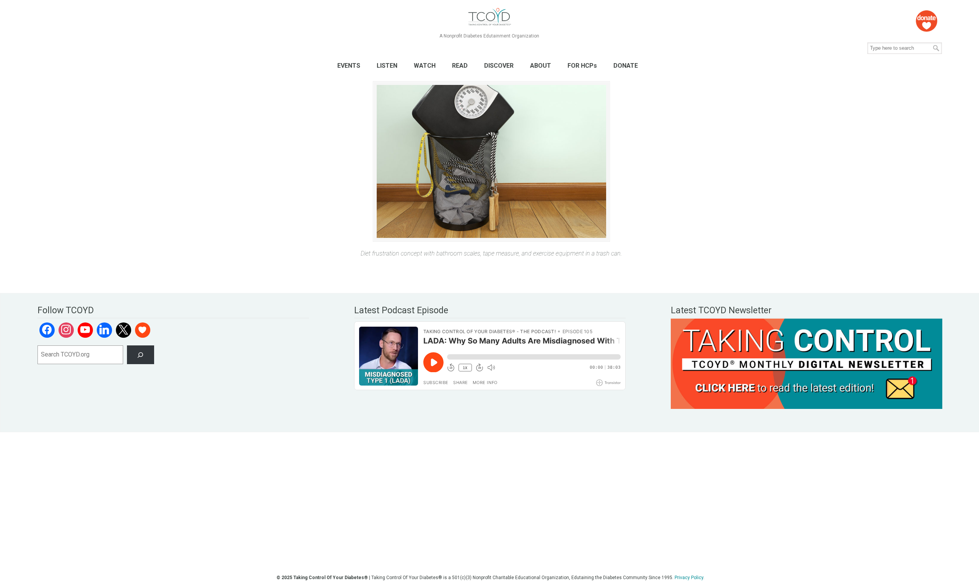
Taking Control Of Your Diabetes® (489, 17)
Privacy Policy (689, 577)
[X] (123, 330)
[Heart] (142, 330)
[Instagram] (66, 330)
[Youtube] (85, 330)
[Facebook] (47, 330)
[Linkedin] (104, 330)
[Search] (140, 354)
